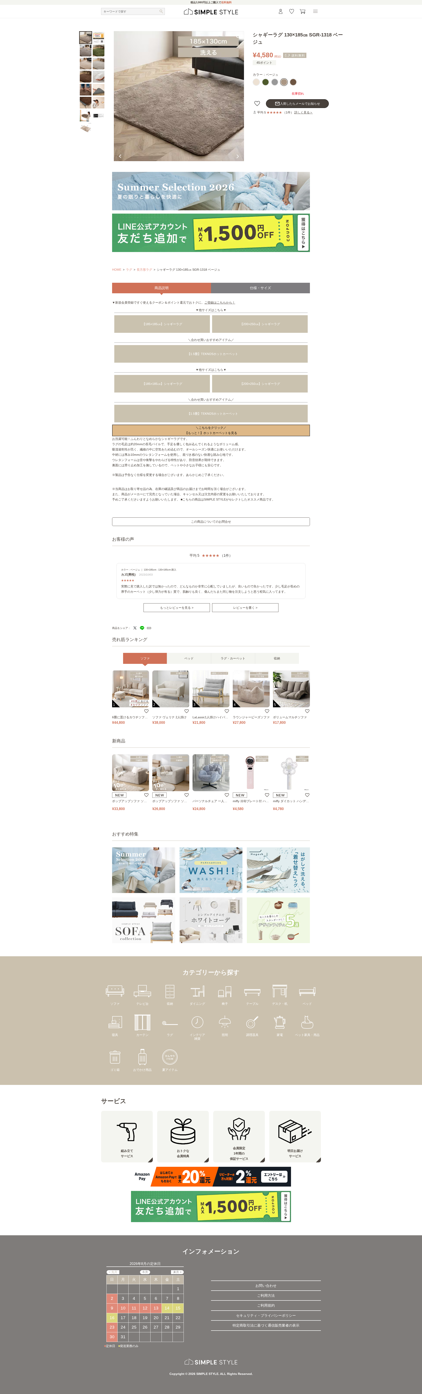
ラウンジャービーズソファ (251, 717)
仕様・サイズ (260, 288)
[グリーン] (265, 82)
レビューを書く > (245, 607)
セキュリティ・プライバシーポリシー (266, 1315)
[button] (239, 106)
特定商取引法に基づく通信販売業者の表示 (266, 1325)
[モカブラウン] (293, 82)
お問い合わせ (265, 1286)
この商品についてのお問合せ (211, 521)
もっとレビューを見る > (176, 607)
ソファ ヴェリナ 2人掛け (169, 717)
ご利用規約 (266, 1305)
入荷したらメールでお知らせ (297, 103)
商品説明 (162, 288)
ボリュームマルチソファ (290, 717)
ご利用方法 (266, 1295)
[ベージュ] (283, 82)
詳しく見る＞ (303, 112)
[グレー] (274, 82)
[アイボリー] (256, 82)
